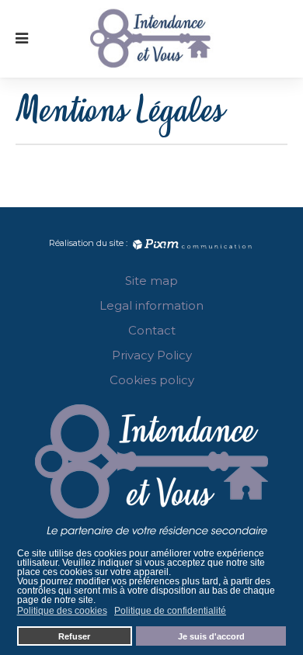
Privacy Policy (152, 355)
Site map (151, 280)
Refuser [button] (74, 636)
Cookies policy (152, 380)
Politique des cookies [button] (62, 610)
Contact (152, 330)
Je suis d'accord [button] (211, 636)
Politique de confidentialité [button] (170, 610)
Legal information (151, 305)
